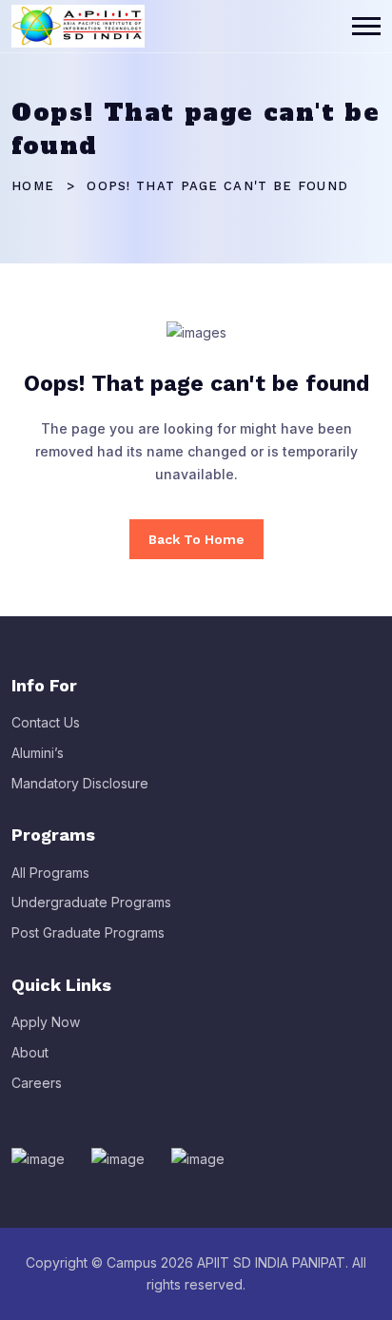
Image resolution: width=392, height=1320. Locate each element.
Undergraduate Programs (91, 902)
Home (32, 186)
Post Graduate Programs (88, 932)
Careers (36, 1083)
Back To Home (196, 539)
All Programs (50, 872)
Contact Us (45, 722)
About (30, 1052)
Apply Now (45, 1022)
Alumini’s (37, 753)
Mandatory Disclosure (79, 783)
